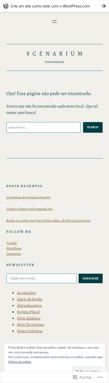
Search (93, 127)
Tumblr (11, 243)
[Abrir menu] (54, 21)
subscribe (91, 278)
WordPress (13, 248)
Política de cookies (19, 362)
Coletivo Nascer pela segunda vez (29, 208)
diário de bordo (29, 299)
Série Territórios (30, 324)
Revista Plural (28, 312)
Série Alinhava (28, 318)
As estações (26, 292)
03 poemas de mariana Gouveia (28, 197)
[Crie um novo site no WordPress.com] (54, 6)
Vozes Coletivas (30, 331)
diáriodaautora (29, 305)
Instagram (13, 253)
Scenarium (56, 53)
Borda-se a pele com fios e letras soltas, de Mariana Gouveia (48, 220)
